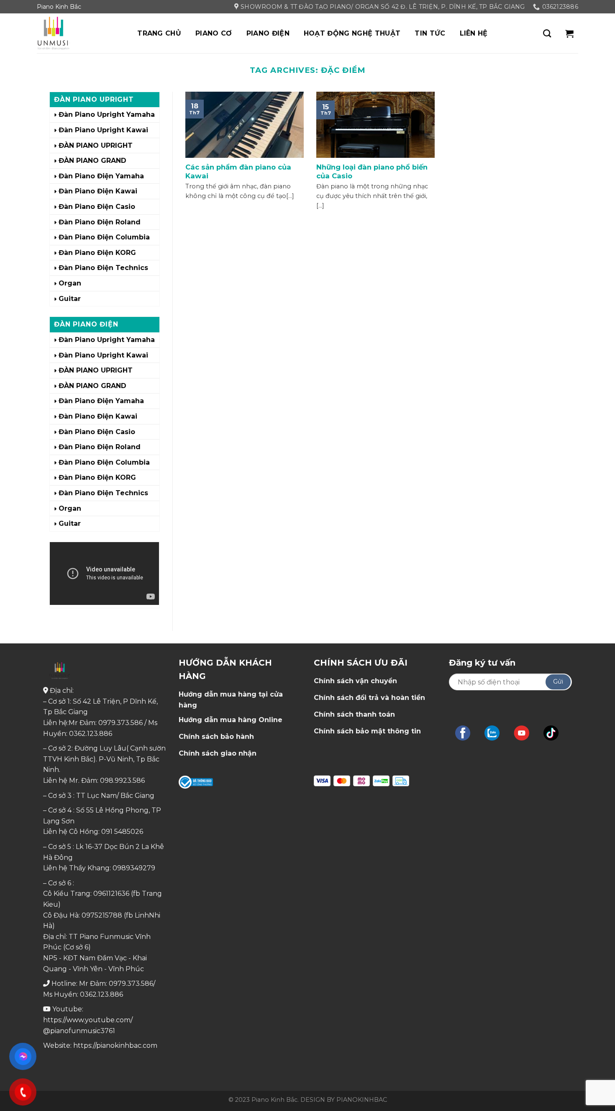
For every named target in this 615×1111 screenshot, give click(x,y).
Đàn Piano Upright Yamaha (107, 114)
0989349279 (134, 868)
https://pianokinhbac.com (115, 1045)
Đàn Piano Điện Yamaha (101, 176)
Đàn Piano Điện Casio (97, 207)
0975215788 (102, 915)
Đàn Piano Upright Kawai (103, 130)
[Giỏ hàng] (569, 33)
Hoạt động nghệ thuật (352, 33)
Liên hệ (474, 33)
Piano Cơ (213, 33)
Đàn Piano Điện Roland (100, 222)
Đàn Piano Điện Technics (103, 268)
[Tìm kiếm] (547, 33)
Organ (70, 283)
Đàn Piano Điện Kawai (98, 191)
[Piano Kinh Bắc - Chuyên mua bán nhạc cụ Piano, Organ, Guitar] (78, 33)
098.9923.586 (122, 780)
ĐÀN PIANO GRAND (92, 161)
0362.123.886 (90, 734)
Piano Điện (268, 33)
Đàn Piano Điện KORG (97, 253)
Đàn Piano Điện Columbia (104, 237)
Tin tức (430, 33)
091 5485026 (122, 832)
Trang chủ (159, 33)
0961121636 (111, 894)
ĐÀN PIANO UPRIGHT (96, 145)
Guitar (70, 299)
